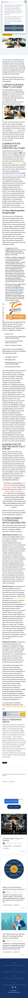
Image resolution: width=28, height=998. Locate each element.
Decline (14, 29)
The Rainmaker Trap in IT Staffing (13, 839)
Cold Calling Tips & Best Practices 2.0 (14, 707)
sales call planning (18, 163)
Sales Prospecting (7, 34)
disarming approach (19, 598)
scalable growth (17, 846)
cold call (15, 60)
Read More (22, 851)
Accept (14, 26)
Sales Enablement (7, 846)
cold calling (15, 130)
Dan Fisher (7, 843)
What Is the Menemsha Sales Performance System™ (14, 888)
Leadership (6, 848)
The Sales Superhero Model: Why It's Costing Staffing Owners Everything (14, 936)
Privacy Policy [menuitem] (13, 990)
